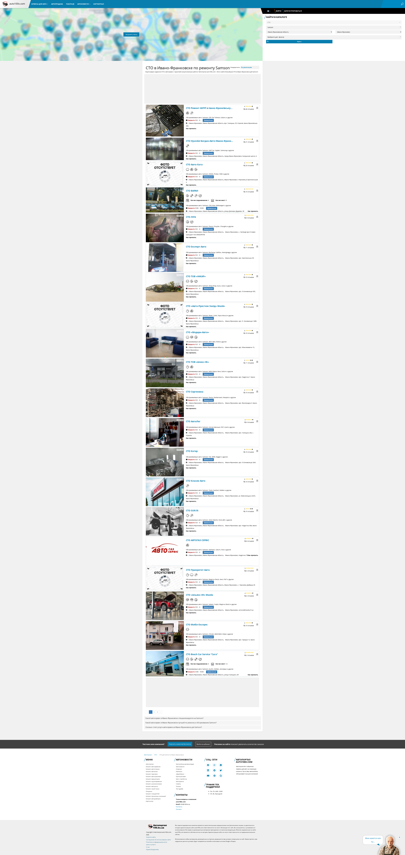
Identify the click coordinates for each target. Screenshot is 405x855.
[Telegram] (221, 765)
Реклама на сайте (222, 744)
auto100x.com (17, 3)
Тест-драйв (179, 789)
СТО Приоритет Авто (198, 569)
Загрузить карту (131, 34)
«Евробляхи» (180, 774)
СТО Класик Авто (195, 480)
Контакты (179, 807)
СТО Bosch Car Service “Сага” (202, 654)
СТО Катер (192, 451)
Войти (278, 11)
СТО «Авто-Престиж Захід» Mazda (205, 306)
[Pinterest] (214, 775)
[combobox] (334, 27)
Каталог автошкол (152, 786)
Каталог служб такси (152, 789)
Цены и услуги (151, 844)
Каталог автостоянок (153, 769)
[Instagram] (214, 765)
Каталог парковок (152, 774)
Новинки (179, 769)
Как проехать (191, 128)
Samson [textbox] (270, 27)
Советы (178, 784)
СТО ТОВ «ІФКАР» (196, 276)
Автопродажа (57, 4)
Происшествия (181, 776)
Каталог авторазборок (153, 799)
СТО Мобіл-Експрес (197, 624)
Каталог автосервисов (153, 767)
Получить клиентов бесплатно (180, 744)
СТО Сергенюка (194, 391)
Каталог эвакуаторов (153, 779)
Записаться (208, 120)
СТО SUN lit (192, 510)
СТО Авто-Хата (194, 164)
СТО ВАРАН (192, 190)
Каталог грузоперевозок (154, 781)
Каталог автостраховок (153, 776)
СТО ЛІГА (191, 216)
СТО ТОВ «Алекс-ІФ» (197, 361)
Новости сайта (151, 837)
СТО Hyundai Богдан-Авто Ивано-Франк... (209, 140)
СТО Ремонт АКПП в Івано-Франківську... (209, 108)
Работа (69, 4)
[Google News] (221, 775)
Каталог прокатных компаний (156, 796)
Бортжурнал (98, 4)
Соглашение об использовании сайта (158, 840)
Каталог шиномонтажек (154, 784)
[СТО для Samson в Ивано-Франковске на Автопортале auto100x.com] (159, 826)
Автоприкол (180, 781)
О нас (148, 847)
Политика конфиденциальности (156, 842)
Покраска (149, 791)
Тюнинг (178, 786)
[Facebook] (208, 765)
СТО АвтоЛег (193, 421)
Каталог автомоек (152, 771)
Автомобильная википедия (185, 764)
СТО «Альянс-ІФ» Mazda (199, 594)
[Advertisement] (202, 89)
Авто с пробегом (181, 779)
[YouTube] (208, 775)
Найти (299, 41)
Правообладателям (152, 849)
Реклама (179, 809)
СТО (155, 755)
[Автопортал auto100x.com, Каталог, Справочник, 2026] (5, 4)
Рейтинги (179, 771)
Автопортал (148, 755)
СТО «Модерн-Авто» (197, 332)
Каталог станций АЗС (153, 794)
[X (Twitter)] (221, 770)
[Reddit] (214, 770)
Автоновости (83, 4)
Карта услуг (149, 801)
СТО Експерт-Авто (196, 246)
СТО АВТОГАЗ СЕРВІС (197, 540)
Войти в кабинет (203, 744)
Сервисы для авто (39, 4)
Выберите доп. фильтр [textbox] (276, 37)
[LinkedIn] (208, 770)
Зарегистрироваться (293, 11)
